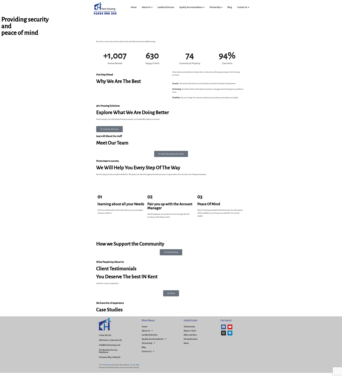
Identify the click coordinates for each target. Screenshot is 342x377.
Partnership (215, 7)
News (186, 343)
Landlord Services (166, 7)
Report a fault (190, 331)
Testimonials (189, 326)
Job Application (190, 339)
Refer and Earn (190, 335)
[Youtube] (230, 326)
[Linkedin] (230, 333)
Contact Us (242, 7)
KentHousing (108, 365)
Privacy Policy (135, 365)
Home (134, 7)
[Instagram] (223, 333)
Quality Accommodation (191, 7)
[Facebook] (223, 326)
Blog (230, 7)
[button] (109, 129)
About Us (146, 7)
